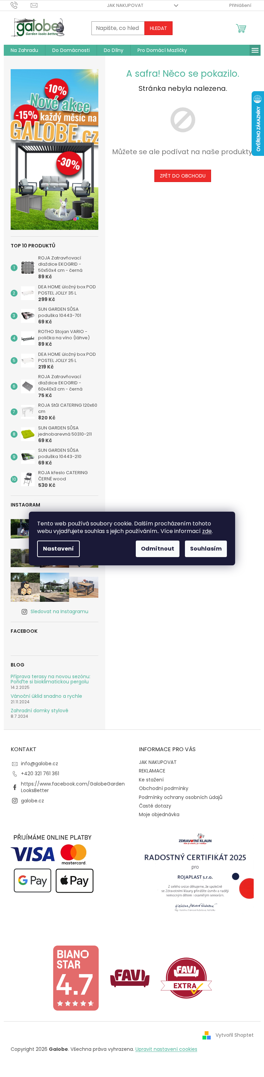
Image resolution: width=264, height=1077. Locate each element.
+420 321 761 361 (40, 773)
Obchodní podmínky (163, 788)
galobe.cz (32, 800)
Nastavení (58, 549)
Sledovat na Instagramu (59, 611)
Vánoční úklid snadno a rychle (46, 696)
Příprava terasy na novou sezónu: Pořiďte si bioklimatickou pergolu (50, 679)
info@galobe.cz (39, 763)
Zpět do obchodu (183, 175)
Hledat (158, 28)
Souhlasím (206, 549)
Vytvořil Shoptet (235, 1035)
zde (207, 531)
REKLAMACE (152, 770)
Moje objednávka (159, 814)
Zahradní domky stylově (39, 710)
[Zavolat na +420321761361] (21, 5)
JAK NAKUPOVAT (125, 5)
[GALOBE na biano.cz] (75, 977)
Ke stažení (151, 779)
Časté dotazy (155, 805)
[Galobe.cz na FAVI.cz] (186, 977)
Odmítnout (157, 549)
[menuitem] (24, 50)
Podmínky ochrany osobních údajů (180, 797)
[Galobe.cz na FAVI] (130, 977)
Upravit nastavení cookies (166, 1049)
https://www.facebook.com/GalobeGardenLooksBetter (73, 787)
